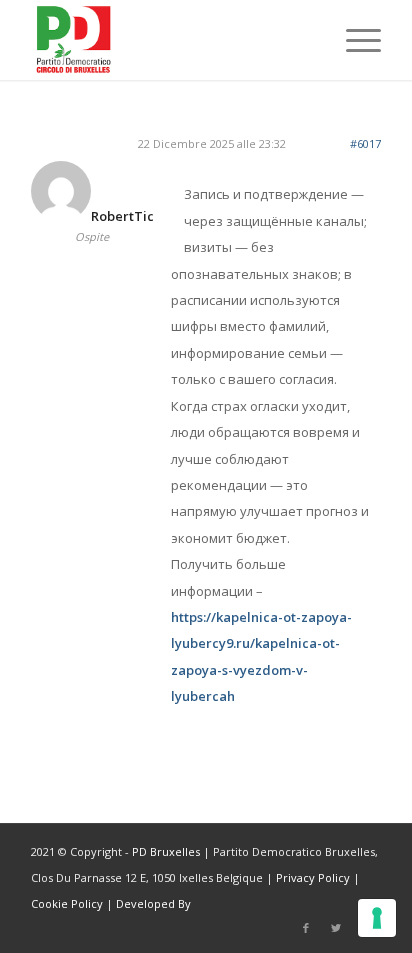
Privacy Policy (313, 877)
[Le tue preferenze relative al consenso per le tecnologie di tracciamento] (377, 918)
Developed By (153, 903)
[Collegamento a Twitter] (336, 928)
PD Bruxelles (166, 851)
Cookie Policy (67, 903)
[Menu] (353, 40)
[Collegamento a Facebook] (306, 928)
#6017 (365, 143)
